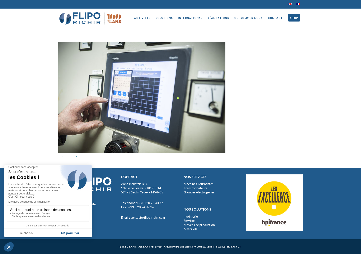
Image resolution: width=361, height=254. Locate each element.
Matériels (190, 229)
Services (189, 220)
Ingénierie (191, 216)
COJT (239, 246)
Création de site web (177, 246)
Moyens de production (199, 225)
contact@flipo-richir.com (148, 217)
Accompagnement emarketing (212, 246)
